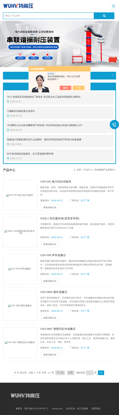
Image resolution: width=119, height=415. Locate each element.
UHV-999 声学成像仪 (53, 255)
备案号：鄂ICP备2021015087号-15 (32, 408)
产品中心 (88, 170)
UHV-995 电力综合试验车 (55, 181)
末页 (70, 373)
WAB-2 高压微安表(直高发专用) (59, 218)
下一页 (60, 373)
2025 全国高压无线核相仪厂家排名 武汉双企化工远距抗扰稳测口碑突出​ (44, 97)
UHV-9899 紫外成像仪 (53, 292)
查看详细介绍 (49, 207)
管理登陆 (96, 408)
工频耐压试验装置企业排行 (21, 111)
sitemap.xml (57, 408)
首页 (79, 170)
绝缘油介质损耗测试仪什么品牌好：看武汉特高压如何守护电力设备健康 (44, 139)
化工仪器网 (82, 408)
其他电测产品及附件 (104, 170)
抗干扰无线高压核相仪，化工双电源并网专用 (30, 154)
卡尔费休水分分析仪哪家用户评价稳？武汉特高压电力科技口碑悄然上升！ (45, 125)
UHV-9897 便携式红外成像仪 (58, 328)
